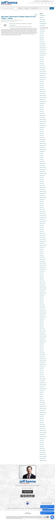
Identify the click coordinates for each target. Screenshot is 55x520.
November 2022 (43, 121)
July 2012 (41, 368)
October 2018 (42, 219)
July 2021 (41, 153)
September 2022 (43, 125)
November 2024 (43, 73)
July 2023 (41, 105)
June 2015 (42, 299)
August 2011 (42, 390)
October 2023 (42, 99)
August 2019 (42, 199)
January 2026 (42, 45)
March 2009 (42, 448)
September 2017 (43, 245)
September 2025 (43, 53)
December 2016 (43, 263)
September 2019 (43, 197)
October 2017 (42, 243)
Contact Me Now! (27, 491)
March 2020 (42, 185)
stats (36, 2)
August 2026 (42, 31)
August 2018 (42, 223)
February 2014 (42, 330)
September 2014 (43, 317)
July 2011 (41, 392)
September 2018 (43, 221)
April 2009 (42, 446)
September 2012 (43, 364)
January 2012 (42, 380)
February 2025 (42, 67)
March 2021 (42, 161)
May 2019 (42, 205)
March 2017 (42, 257)
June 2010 (42, 418)
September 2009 (43, 436)
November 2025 (43, 49)
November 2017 (43, 241)
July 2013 (41, 344)
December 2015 (43, 287)
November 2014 (43, 313)
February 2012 (42, 378)
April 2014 (42, 326)
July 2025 (41, 57)
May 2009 (42, 444)
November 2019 (43, 193)
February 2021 (42, 163)
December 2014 (43, 311)
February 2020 (42, 187)
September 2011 (43, 388)
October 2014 (42, 315)
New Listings (42, 19)
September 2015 (43, 293)
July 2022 (41, 129)
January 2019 (42, 213)
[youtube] (30, 496)
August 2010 (42, 414)
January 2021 (42, 165)
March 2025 (42, 65)
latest (39, 2)
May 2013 (42, 348)
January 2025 (42, 69)
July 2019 (41, 201)
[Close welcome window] (54, 501)
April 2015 (42, 303)
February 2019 (42, 211)
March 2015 (42, 305)
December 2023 (43, 95)
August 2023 (42, 103)
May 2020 (42, 181)
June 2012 (42, 370)
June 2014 (42, 323)
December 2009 (43, 430)
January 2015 (42, 309)
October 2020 (42, 171)
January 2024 (42, 93)
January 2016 (42, 285)
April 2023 (42, 111)
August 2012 (42, 366)
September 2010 (43, 412)
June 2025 (42, 59)
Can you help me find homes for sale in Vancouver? (47, 507)
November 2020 (43, 169)
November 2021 (43, 145)
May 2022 (42, 133)
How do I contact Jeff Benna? (48, 509)
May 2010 (42, 420)
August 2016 (42, 271)
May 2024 (42, 85)
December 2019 (43, 191)
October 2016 (42, 267)
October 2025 (42, 51)
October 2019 (42, 195)
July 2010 (41, 416)
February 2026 (42, 43)
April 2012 (42, 374)
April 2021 (42, 159)
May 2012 (42, 372)
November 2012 (43, 360)
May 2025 (42, 61)
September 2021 (43, 149)
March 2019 (42, 209)
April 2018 (42, 231)
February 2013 (42, 354)
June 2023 (42, 107)
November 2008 (43, 456)
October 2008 (42, 458)
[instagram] (33, 496)
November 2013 (43, 336)
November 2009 (43, 432)
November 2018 (43, 217)
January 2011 (42, 404)
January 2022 (42, 141)
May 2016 (42, 277)
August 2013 (42, 342)
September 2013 (43, 340)
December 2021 (43, 143)
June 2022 (42, 131)
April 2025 (42, 63)
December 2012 (43, 358)
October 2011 (42, 386)
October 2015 (42, 291)
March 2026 (42, 41)
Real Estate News (43, 23)
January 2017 (42, 261)
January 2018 (42, 237)
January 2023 (42, 117)
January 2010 (42, 428)
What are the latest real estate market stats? (46, 513)
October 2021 (42, 147)
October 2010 (42, 410)
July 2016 (41, 273)
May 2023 (42, 109)
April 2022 (42, 135)
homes (32, 2)
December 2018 (43, 215)
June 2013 (42, 346)
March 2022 (42, 137)
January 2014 (42, 332)
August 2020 (42, 175)
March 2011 (42, 400)
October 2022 (42, 123)
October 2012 (42, 362)
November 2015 (43, 289)
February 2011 (42, 402)
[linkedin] (27, 496)
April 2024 (42, 87)
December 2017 (43, 239)
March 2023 (42, 113)
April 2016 (42, 279)
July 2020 (41, 177)
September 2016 (43, 269)
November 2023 (43, 97)
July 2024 (41, 81)
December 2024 (43, 71)
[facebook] (22, 496)
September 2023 (43, 101)
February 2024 (42, 91)
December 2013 (43, 334)
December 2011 (43, 382)
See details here (12, 25)
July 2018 (41, 225)
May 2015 (42, 301)
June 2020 (42, 179)
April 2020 (42, 183)
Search (51, 8)
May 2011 (42, 396)
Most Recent (42, 29)
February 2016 (42, 283)
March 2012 (42, 376)
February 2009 (42, 450)
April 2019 (42, 207)
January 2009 (42, 452)
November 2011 (43, 384)
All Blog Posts (42, 15)
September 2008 (43, 460)
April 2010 (42, 422)
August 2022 (42, 127)
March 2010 (42, 424)
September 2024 (43, 77)
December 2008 (43, 454)
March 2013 (42, 352)
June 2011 (42, 394)
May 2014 (42, 325)
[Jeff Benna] (9, 5)
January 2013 (42, 356)
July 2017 (41, 249)
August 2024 (42, 79)
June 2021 (42, 155)
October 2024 (42, 75)
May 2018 (42, 229)
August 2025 (42, 55)
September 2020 (43, 173)
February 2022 (42, 139)
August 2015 (42, 295)
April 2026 (42, 39)
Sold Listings (42, 25)
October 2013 (42, 338)
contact (52, 2)
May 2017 (42, 253)
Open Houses (42, 21)
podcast (42, 2)
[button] (52, 517)
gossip (46, 2)
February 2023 (42, 115)
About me (42, 17)
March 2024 (42, 89)
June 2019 (42, 203)
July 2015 (41, 297)
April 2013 (42, 350)
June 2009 (42, 442)
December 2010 (43, 406)
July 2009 (41, 440)
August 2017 (42, 247)
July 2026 (41, 33)
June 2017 (42, 251)
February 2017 (42, 259)
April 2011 (42, 398)
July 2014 (41, 321)
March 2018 (42, 233)
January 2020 (42, 189)
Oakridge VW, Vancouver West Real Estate (10, 21)
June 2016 (42, 275)
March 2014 (42, 328)
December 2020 (43, 167)
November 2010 (43, 408)
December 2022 (43, 119)
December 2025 (43, 47)
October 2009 (42, 434)
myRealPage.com (27, 513)
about (49, 2)
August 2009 (42, 438)
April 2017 (42, 255)
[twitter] (24, 496)
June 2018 (42, 227)
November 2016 (43, 265)
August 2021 (42, 151)
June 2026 (42, 35)
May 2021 (42, 157)
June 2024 (42, 83)
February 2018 (42, 235)
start (29, 2)
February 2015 (42, 307)
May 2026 (42, 37)
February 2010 (42, 426)
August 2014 (42, 319)
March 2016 (42, 281)
